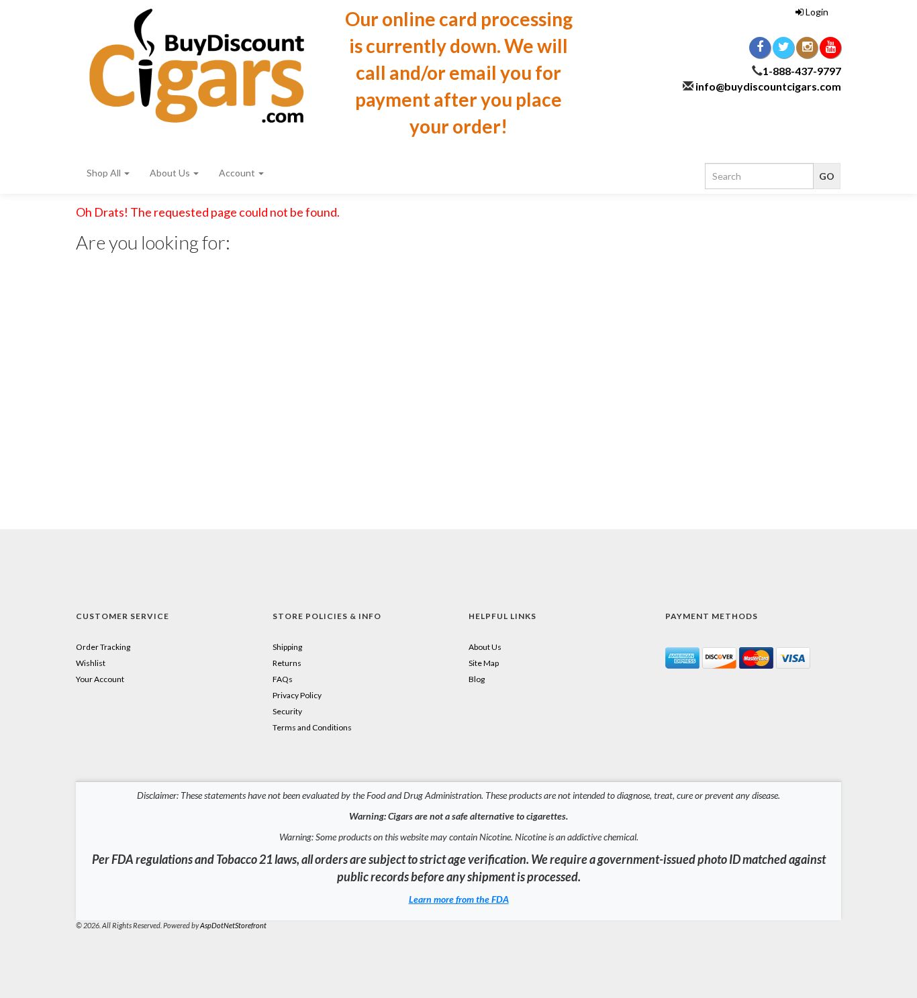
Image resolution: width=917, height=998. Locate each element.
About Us (171, 172)
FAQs (283, 679)
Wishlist (90, 663)
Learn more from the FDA (459, 899)
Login (816, 11)
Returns (287, 663)
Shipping (287, 647)
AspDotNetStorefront (233, 925)
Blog (477, 679)
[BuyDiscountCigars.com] (197, 65)
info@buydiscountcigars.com (768, 86)
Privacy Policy (297, 695)
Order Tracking (103, 647)
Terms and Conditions (312, 727)
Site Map (484, 663)
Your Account (100, 679)
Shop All (105, 172)
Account (238, 172)
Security (287, 711)
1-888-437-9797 (802, 70)
